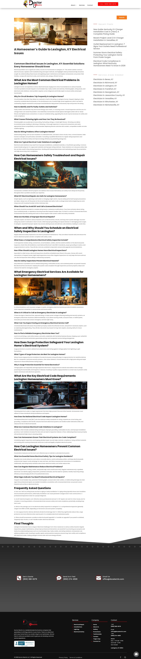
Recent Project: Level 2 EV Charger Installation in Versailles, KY (108, 39)
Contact (90, 5)
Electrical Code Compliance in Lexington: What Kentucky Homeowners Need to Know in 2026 (109, 63)
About (73, 5)
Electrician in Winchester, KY (105, 101)
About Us (96, 627)
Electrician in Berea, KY (103, 79)
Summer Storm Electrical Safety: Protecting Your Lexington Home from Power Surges (107, 54)
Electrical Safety (79, 632)
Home (95, 624)
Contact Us (96, 641)
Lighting (76, 629)
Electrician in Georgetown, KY (106, 92)
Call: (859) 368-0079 (108, 4)
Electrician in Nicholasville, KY (106, 105)
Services (82, 5)
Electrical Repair (79, 624)
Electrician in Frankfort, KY (104, 89)
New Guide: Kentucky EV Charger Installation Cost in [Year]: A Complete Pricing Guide (108, 31)
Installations (78, 627)
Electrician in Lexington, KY (105, 86)
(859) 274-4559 (116, 635)
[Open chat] (136, 654)
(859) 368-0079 (116, 626)
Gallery (95, 629)
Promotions (97, 632)
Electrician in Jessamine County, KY (109, 95)
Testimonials (97, 634)
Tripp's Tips (96, 639)
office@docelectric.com (118, 631)
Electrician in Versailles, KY (105, 98)
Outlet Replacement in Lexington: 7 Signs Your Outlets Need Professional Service (110, 46)
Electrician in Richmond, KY (105, 82)
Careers (95, 636)
